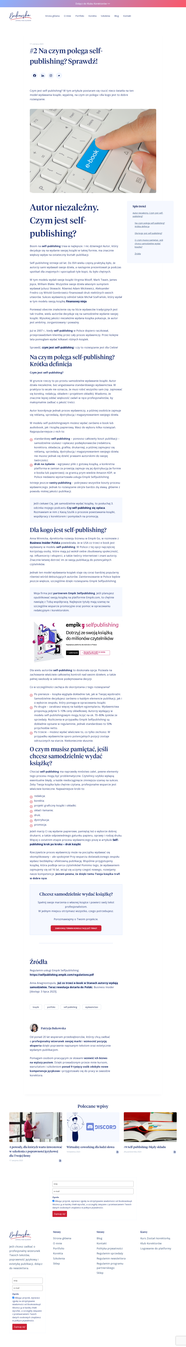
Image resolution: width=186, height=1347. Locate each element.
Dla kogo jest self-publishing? (148, 233)
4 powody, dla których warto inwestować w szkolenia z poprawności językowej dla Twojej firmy (35, 1151)
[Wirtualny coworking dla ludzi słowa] (93, 1127)
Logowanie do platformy (155, 1248)
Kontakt (127, 15)
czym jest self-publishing (58, 347)
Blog (116, 15)
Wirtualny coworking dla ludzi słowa (90, 1147)
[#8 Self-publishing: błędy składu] (150, 1127)
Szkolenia (105, 15)
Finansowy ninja (76, 301)
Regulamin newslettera (111, 1258)
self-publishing (70, 1007)
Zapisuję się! (60, 1214)
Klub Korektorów (151, 1243)
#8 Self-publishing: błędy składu (145, 1147)
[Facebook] (34, 75)
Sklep (56, 1263)
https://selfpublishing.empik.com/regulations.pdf (62, 974)
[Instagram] (50, 75)
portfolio (51, 1007)
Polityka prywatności (110, 1248)
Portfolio (79, 15)
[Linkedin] (42, 75)
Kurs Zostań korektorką (155, 1238)
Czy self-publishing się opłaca (86, 508)
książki (36, 1007)
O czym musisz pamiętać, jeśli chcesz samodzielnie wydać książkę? (149, 243)
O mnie (67, 15)
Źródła (138, 253)
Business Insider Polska (45, 542)
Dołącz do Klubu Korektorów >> (92, 3)
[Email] (58, 75)
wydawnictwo (91, 1007)
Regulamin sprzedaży (110, 1253)
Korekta (92, 15)
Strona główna (52, 15)
